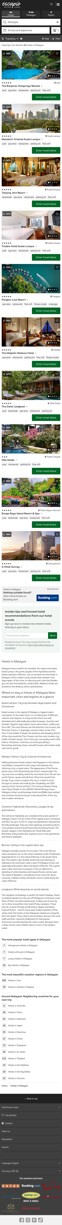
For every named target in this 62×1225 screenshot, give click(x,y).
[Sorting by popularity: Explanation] (21, 38)
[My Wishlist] (51, 4)
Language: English (10, 1163)
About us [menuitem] (6, 1131)
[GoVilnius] (31, 1208)
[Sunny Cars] (31, 1197)
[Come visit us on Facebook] (21, 1220)
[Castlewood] (11, 1208)
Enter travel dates (46, 97)
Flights (51, 15)
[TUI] (51, 1185)
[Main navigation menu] (58, 4)
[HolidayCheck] (11, 1197)
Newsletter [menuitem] (7, 1139)
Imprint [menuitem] (5, 1147)
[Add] (57, 53)
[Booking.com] (31, 1186)
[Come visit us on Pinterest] (34, 1220)
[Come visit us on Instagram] (28, 1220)
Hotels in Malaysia (19, 1085)
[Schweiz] (51, 1197)
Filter (58, 38)
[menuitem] (31, 1115)
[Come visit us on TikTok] (40, 1220)
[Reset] (57, 22)
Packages (31, 15)
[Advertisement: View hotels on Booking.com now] (48, 598)
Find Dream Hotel (10, 1107)
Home (4, 1085)
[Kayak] (11, 1186)
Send (52, 635)
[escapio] (11, 4)
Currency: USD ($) (10, 1171)
